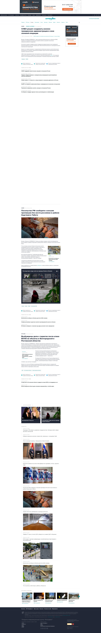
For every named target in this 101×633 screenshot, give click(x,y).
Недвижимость (38, 15)
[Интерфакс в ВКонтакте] (44, 628)
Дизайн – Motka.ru (69, 628)
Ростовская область (28, 370)
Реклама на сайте (47, 608)
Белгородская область (37, 370)
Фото (67, 22)
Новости (58, 22)
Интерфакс (50, 18)
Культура (46, 22)
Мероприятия (50, 15)
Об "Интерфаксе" (11, 15)
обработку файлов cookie (66, 615)
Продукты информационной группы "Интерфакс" (37, 619)
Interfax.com (17, 15)
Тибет (29, 306)
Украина (23, 59)
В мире (32, 22)
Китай (26, 306)
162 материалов (71, 603)
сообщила (25, 113)
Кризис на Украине (30, 26)
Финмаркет (29, 15)
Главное (23, 22)
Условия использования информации (72, 626)
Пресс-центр (36, 608)
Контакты (23, 608)
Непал (23, 306)
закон (51, 55)
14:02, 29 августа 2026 (29, 99)
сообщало (39, 265)
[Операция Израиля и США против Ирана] (27, 599)
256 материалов (48, 603)
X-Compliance (24, 624)
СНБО (27, 59)
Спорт (41, 22)
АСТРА (23, 627)
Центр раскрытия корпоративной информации (47, 626)
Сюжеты (63, 22)
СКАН (41, 624)
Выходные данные (70, 627)
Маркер (23, 626)
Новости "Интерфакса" (43, 623)
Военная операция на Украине (38, 601)
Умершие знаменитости (62, 600)
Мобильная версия (4, 15)
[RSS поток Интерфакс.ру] (46, 628)
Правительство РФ (25, 153)
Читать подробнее (54, 260)
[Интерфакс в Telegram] (42, 628)
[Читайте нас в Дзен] (41, 628)
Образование (44, 15)
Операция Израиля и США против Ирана (26, 601)
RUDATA (41, 625)
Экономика (37, 22)
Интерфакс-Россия (23, 15)
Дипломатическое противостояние (49, 601)
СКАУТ (23, 625)
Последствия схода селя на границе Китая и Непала (37, 271)
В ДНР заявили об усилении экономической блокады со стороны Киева (47, 36)
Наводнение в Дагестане (72, 601)
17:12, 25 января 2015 (38, 26)
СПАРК (23, 623)
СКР (22, 370)
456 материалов (60, 601)
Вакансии (41, 608)
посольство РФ (34, 306)
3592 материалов (25, 603)
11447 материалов (37, 603)
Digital (54, 22)
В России (27, 22)
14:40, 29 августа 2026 (28, 208)
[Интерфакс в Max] (47, 628)
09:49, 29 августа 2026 (29, 333)
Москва (50, 22)
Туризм (33, 15)
